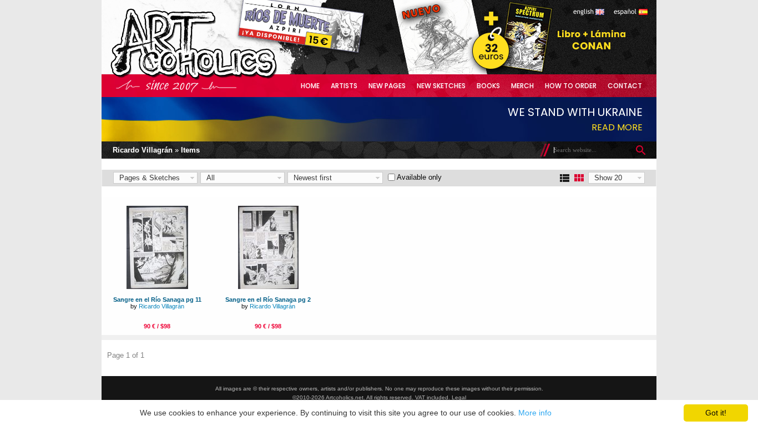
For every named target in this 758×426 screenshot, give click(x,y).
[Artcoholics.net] (215, 77)
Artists (344, 85)
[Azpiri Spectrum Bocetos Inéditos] (509, 72)
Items (190, 150)
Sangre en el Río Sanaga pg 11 (157, 299)
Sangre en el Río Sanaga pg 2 (268, 299)
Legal (459, 397)
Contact (625, 85)
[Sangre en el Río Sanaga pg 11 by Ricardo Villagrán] (157, 286)
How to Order (571, 85)
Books (488, 85)
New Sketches (441, 85)
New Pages (387, 85)
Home (310, 85)
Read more (617, 127)
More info (535, 412)
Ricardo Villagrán (143, 150)
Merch (522, 85)
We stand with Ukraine (575, 112)
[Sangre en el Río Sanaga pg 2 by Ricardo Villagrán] (268, 286)
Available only (419, 177)
